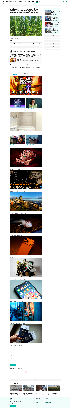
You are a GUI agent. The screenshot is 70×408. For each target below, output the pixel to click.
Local (56, 14)
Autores (37, 402)
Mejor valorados (20, 368)
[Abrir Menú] (68, 1)
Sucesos (56, 20)
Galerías (10, 1)
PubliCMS (21, 403)
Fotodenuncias (38, 406)
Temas (37, 403)
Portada (7, 1)
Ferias (42, 1)
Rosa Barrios (15, 394)
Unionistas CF (56, 26)
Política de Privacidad (48, 402)
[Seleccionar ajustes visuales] (66, 1)
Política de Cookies (47, 403)
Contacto (46, 399)
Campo (56, 32)
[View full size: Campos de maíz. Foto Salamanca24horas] (26, 26)
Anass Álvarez (40, 394)
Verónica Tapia (28, 394)
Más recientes (13, 368)
